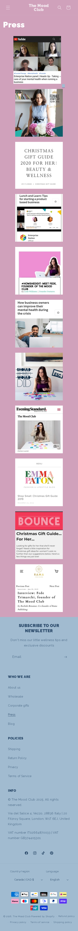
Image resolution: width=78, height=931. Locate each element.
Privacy (13, 767)
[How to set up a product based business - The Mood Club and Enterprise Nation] (39, 244)
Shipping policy (62, 922)
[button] (8, 7)
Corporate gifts (18, 705)
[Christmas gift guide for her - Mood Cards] (39, 561)
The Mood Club (21, 916)
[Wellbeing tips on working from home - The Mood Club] (39, 349)
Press (12, 714)
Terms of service (39, 922)
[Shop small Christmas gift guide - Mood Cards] (39, 508)
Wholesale (15, 696)
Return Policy (17, 758)
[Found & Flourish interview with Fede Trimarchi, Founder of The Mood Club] (39, 297)
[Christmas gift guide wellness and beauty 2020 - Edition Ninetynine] (39, 191)
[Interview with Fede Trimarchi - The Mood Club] (39, 614)
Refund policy (66, 916)
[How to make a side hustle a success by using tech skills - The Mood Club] (39, 455)
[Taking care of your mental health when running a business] (37, 86)
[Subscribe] (65, 657)
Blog (11, 723)
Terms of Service (20, 776)
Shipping (14, 749)
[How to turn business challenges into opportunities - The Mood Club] (39, 402)
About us (14, 687)
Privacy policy (18, 922)
